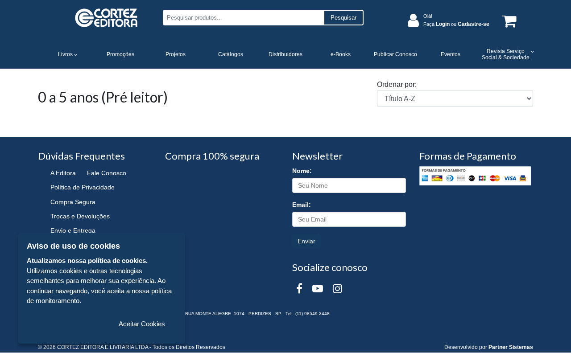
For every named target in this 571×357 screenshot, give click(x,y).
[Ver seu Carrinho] (507, 20)
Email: (301, 204)
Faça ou (456, 24)
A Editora (63, 172)
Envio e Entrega (72, 230)
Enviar (306, 241)
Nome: (302, 170)
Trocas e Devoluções (80, 216)
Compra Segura (72, 201)
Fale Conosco (106, 172)
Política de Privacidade (82, 187)
